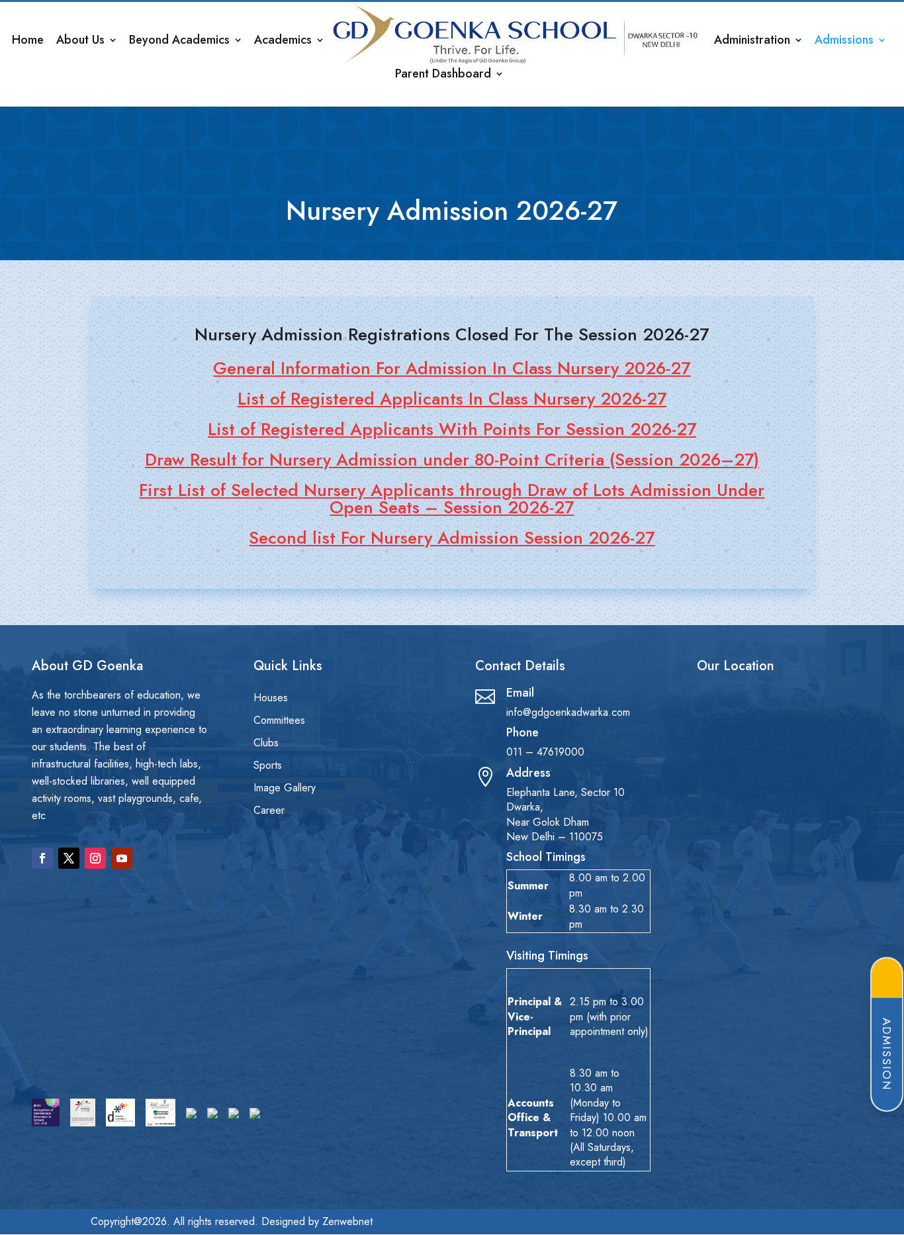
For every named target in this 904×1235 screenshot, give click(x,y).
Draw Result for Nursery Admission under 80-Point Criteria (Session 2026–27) (452, 459)
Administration (752, 41)
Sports (267, 766)
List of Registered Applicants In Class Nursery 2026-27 (452, 398)
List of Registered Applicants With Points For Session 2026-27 (452, 429)
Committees (279, 721)
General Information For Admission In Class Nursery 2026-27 (451, 368)
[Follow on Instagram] (95, 858)
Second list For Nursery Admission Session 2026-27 (452, 537)
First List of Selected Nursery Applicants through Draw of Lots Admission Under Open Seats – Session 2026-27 (451, 498)
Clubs (266, 743)
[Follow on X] (68, 858)
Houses (270, 698)
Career (269, 811)
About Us (80, 41)
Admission (887, 1054)
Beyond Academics (179, 41)
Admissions (844, 41)
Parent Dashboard (443, 75)
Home (28, 41)
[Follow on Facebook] (42, 858)
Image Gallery (284, 788)
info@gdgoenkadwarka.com (568, 712)
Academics (283, 41)
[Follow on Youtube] (121, 858)
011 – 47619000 (545, 752)
